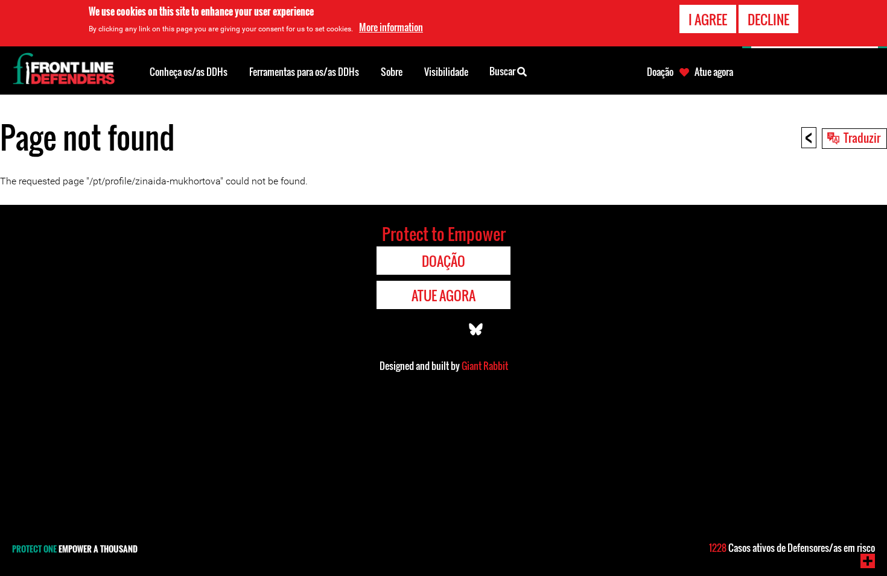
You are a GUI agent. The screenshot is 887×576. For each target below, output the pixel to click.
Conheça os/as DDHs (188, 71)
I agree (707, 19)
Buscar (503, 71)
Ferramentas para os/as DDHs (304, 71)
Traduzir (862, 137)
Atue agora (714, 72)
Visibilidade (446, 71)
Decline (768, 19)
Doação (660, 72)
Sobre (391, 71)
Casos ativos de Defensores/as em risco (792, 547)
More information (391, 27)
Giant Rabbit (485, 365)
